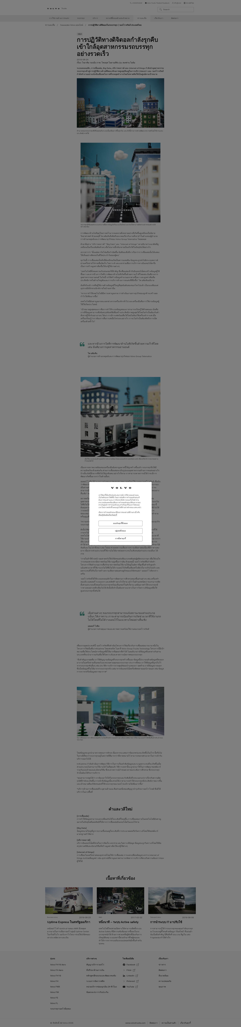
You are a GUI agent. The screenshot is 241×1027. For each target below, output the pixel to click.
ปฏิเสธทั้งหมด (120, 531)
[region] (120, 513)
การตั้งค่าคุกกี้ (120, 538)
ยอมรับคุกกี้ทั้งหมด (120, 523)
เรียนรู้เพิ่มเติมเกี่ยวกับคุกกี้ (108, 515)
